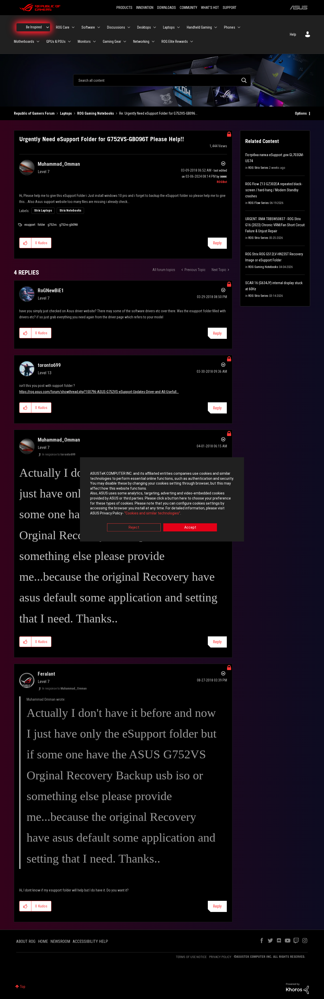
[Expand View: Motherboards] (37, 41)
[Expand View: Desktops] (154, 27)
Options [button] (301, 113)
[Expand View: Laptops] (178, 27)
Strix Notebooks (70, 210)
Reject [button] (134, 528)
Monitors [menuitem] (84, 41)
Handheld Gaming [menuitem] (199, 27)
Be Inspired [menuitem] (34, 27)
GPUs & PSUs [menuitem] (56, 41)
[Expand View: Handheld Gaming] (215, 27)
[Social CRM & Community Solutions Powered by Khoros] (297, 988)
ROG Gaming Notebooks (95, 113)
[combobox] (162, 80)
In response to (58, 454)
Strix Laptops (43, 210)
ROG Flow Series (258, 203)
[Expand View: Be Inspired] (47, 27)
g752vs (52, 224)
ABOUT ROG (25, 941)
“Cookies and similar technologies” (152, 513)
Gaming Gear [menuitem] (112, 41)
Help (293, 34)
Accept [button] (190, 528)
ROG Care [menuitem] (62, 27)
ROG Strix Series (258, 168)
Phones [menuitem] (229, 27)
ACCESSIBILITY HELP (90, 941)
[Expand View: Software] (98, 27)
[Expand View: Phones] (238, 27)
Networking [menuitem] (141, 41)
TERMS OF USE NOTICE (191, 957)
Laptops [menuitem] (169, 27)
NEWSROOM (60, 941)
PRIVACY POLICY (220, 957)
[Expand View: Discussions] (128, 27)
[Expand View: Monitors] (94, 41)
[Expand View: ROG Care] (73, 27)
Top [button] (22, 987)
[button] (25, 243)
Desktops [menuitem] (144, 27)
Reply (217, 243)
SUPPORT (229, 8)
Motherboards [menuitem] (24, 41)
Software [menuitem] (88, 27)
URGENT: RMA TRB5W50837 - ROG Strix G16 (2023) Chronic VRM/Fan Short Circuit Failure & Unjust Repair (275, 225)
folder (41, 224)
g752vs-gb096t (68, 224)
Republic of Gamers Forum (34, 113)
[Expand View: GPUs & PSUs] (69, 41)
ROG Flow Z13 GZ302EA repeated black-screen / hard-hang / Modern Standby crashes (273, 190)
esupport (29, 224)
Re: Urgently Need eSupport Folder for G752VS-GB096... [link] (158, 113)
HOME (43, 941)
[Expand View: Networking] (153, 41)
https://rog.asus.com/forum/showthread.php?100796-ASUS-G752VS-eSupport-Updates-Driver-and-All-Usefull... (99, 392)
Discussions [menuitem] (116, 27)
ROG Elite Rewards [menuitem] (174, 41)
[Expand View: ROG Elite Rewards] (191, 41)
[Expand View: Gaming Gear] (124, 41)
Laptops (66, 113)
